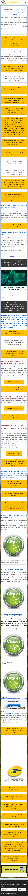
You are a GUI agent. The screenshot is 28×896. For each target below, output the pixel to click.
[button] (22, 2)
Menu (25, 2)
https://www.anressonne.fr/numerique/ (12, 62)
